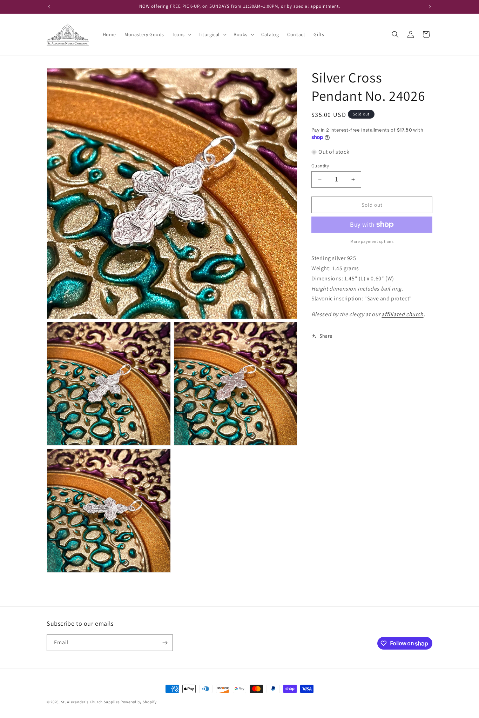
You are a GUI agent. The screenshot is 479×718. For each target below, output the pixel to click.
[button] (181, 34)
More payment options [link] (371, 241)
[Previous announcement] (49, 6)
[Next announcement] (430, 6)
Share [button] (325, 336)
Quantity (320, 165)
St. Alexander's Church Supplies (90, 701)
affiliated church (402, 314)
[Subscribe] (165, 642)
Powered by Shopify (139, 701)
